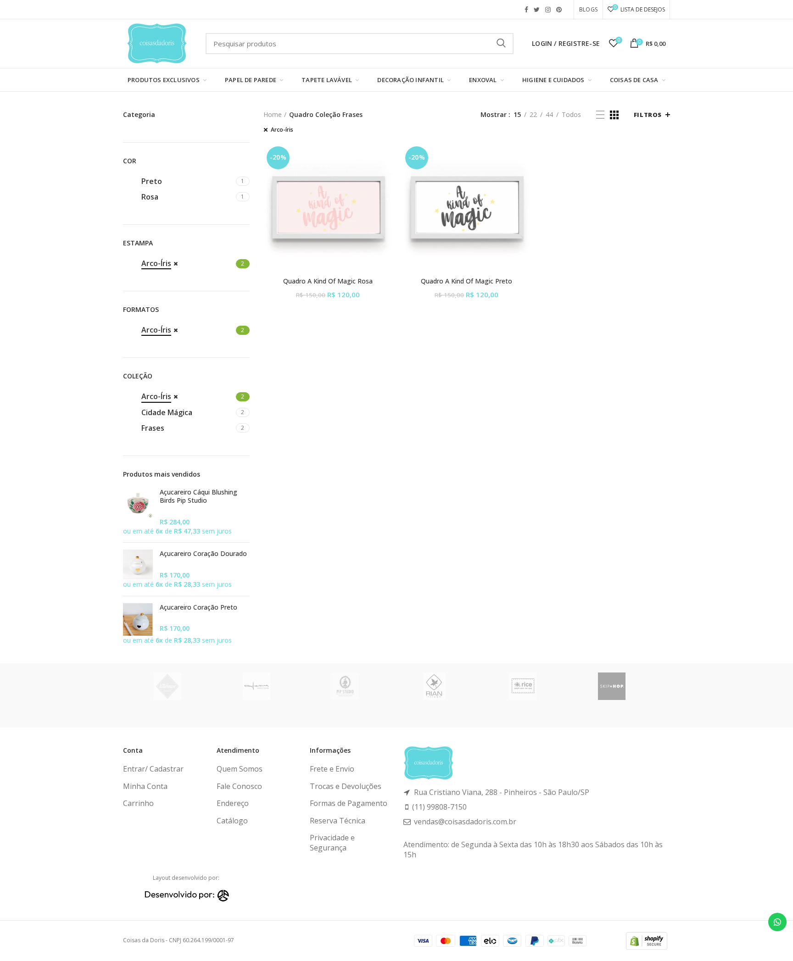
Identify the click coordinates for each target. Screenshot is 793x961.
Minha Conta (145, 786)
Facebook (526, 10)
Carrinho (138, 803)
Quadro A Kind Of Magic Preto (466, 281)
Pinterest (558, 10)
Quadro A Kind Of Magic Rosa (328, 281)
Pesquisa (501, 43)
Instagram (547, 10)
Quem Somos (239, 769)
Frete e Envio (332, 769)
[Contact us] (777, 922)
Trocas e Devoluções (345, 786)
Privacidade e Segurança (332, 843)
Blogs (588, 9)
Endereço (233, 803)
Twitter (536, 10)
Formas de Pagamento (348, 803)
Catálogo (232, 821)
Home (272, 114)
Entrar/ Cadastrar (153, 769)
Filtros (648, 115)
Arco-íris (282, 129)
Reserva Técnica (337, 821)
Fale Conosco (239, 786)
